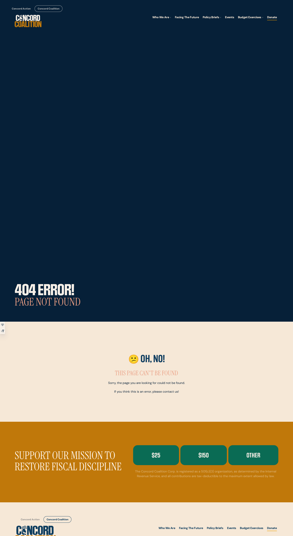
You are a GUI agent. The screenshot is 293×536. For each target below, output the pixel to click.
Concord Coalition (49, 9)
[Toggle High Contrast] (2, 325)
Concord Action (21, 9)
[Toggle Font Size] (2, 331)
